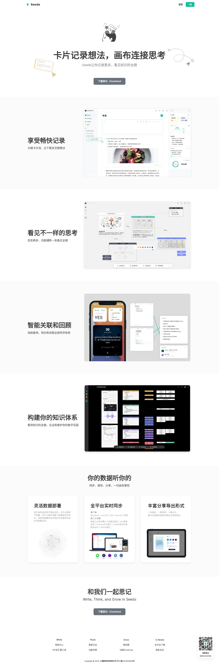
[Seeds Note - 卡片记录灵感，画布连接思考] (33, 4)
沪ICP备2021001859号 (126, 661)
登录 (181, 4)
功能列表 (93, 650)
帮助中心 (59, 645)
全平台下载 (160, 645)
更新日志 (93, 645)
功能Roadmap (126, 650)
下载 (190, 5)
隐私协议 (160, 650)
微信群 (126, 645)
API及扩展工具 (59, 650)
